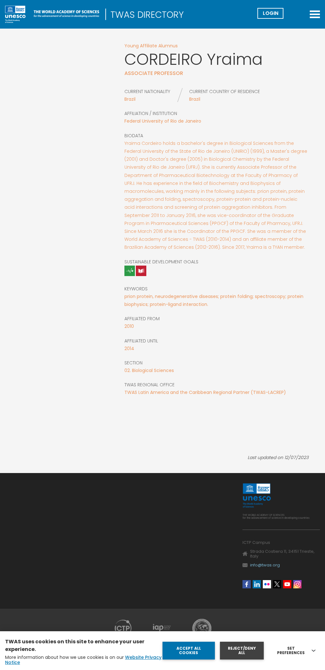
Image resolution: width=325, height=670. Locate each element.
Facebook (246, 584)
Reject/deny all (242, 650)
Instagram (297, 584)
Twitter (277, 584)
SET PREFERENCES (291, 650)
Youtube (287, 584)
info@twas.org (265, 565)
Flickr (267, 584)
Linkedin (257, 584)
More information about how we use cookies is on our (83, 660)
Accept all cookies (188, 650)
